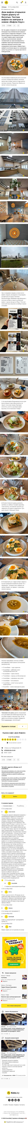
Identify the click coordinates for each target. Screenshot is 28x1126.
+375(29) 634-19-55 (9, 750)
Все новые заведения (14, 1005)
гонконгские (8, 720)
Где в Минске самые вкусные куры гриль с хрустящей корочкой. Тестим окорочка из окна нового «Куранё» (13, 785)
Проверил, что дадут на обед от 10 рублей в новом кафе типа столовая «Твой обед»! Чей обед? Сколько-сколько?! (14, 779)
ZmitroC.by (20, 1122)
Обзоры (4, 7)
